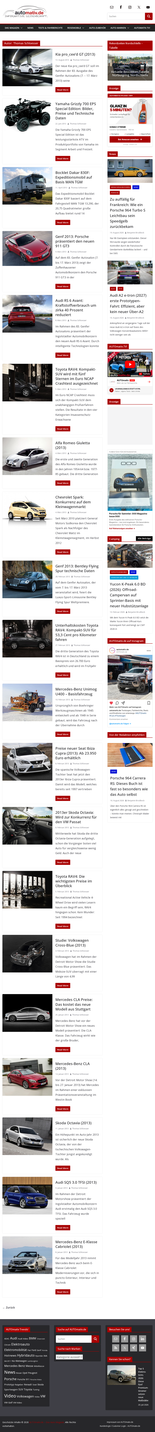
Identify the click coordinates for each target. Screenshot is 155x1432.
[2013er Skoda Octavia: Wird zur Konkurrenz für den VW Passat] (27, 826)
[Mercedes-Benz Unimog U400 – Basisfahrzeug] (27, 702)
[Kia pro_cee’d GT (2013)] (27, 67)
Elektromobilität (15, 1350)
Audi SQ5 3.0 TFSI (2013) (76, 1182)
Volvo (37, 1396)
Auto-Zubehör (97, 27)
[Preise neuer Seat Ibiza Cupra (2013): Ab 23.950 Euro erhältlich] (27, 761)
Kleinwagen (21, 1360)
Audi (113, 289)
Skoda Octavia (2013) (73, 1122)
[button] (21, 28)
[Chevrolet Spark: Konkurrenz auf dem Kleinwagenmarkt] (27, 510)
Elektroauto (20, 1344)
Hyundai (39, 1356)
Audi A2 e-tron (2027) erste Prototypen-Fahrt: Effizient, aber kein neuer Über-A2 (128, 303)
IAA (45, 1355)
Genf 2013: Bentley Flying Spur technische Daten (77, 568)
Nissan (19, 1373)
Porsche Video (36, 1380)
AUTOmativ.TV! (142, 27)
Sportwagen (11, 1389)
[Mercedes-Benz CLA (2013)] (27, 1077)
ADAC (6, 1338)
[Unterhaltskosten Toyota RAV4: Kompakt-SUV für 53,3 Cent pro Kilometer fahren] (27, 638)
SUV (20, 1389)
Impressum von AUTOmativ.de (120, 1422)
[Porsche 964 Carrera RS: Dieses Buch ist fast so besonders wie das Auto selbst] (130, 755)
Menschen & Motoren (120, 187)
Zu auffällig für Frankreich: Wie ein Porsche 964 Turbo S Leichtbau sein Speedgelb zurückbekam (127, 213)
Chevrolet (41, 1339)
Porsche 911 (23, 1379)
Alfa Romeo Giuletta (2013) (72, 445)
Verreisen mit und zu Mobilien (124, 578)
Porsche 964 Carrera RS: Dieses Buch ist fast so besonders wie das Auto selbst (129, 786)
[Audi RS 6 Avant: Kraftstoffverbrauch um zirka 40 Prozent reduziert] (27, 314)
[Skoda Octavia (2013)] (27, 1136)
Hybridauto (26, 1355)
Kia (13, 1360)
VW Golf (8, 1402)
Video (10, 1396)
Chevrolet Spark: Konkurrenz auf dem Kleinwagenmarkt (73, 502)
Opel (25, 1372)
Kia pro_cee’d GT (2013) (75, 54)
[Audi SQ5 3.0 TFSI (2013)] (27, 1195)
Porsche (115, 193)
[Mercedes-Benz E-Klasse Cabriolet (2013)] (27, 1255)
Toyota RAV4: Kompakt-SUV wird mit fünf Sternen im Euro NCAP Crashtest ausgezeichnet (76, 376)
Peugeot (32, 1372)
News (30, 27)
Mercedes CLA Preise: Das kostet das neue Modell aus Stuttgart (74, 1004)
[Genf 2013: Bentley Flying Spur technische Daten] (27, 579)
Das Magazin (12, 27)
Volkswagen (25, 1396)
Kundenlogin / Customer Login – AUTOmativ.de (120, 1426)
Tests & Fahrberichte (50, 27)
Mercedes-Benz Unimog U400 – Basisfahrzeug (76, 691)
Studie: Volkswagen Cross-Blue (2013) (72, 942)
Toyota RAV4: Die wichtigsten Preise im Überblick (73, 881)
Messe (29, 1366)
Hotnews (10, 1355)
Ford (33, 1350)
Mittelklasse (39, 1366)
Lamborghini (33, 1361)
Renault (28, 1384)
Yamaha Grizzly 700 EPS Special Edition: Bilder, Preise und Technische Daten (75, 110)
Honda (44, 1350)
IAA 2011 (7, 1361)
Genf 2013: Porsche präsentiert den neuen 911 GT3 (74, 241)
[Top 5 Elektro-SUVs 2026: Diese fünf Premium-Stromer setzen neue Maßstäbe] (121, 1386)
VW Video (17, 1402)
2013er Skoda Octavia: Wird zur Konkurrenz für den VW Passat (76, 817)
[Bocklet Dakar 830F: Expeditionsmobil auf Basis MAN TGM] (27, 186)
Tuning (36, 1389)
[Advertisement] (129, 426)
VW (42, 1396)
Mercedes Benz (14, 1366)
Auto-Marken (118, 27)
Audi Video (23, 1338)
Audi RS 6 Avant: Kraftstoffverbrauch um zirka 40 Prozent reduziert (75, 307)
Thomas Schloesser (81, 60)
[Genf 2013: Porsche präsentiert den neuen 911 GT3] (27, 248)
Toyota (28, 1389)
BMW (32, 1338)
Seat (35, 1384)
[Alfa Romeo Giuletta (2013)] (27, 456)
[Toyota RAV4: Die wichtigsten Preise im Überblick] (27, 890)
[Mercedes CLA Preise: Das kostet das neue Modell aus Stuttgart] (27, 1013)
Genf (39, 1350)
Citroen (7, 1345)
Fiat (29, 1350)
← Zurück (8, 1307)
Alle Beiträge (144, 538)
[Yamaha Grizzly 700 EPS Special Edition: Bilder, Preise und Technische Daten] (27, 115)
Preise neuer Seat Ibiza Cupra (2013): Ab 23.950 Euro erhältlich (75, 753)
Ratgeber (19, 1384)
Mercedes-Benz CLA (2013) (72, 1066)
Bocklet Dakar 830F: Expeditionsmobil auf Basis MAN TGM (73, 177)
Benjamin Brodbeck (135, 232)
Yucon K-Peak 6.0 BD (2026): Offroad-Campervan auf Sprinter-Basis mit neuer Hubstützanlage (129, 595)
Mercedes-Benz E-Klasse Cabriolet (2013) (76, 1244)
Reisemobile (74, 27)
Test (120, 289)
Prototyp (9, 1384)
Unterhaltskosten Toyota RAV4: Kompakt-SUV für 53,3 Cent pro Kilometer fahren (76, 632)
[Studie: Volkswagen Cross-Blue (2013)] (27, 953)
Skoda (40, 1384)
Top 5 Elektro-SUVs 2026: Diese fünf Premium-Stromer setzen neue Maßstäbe (143, 1384)
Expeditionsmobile (119, 572)
